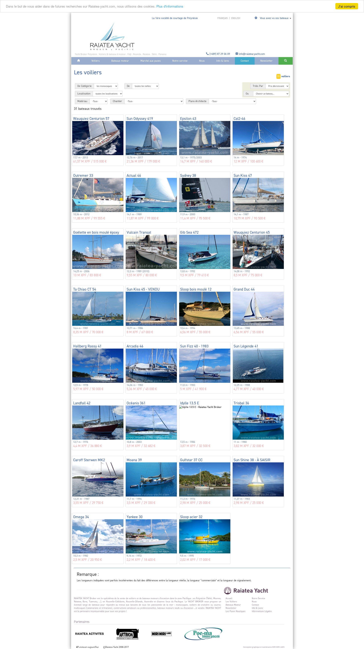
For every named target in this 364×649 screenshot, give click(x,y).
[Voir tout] (256, 18)
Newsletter (266, 61)
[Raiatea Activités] (94, 633)
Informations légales (262, 611)
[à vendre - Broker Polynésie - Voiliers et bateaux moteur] (112, 36)
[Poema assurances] (208, 633)
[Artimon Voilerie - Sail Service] (132, 633)
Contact (245, 61)
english (235, 18)
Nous (202, 61)
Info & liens (222, 61)
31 (278, 76)
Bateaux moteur (120, 61)
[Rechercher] (285, 61)
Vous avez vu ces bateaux (274, 18)
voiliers (285, 76)
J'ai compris (346, 6)
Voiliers (95, 61)
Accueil (229, 598)
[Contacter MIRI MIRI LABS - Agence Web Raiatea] (166, 633)
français (222, 18)
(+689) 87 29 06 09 (220, 54)
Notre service (179, 61)
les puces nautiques (236, 611)
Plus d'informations (169, 6)
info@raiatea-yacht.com (252, 54)
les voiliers (231, 601)
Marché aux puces (150, 61)
